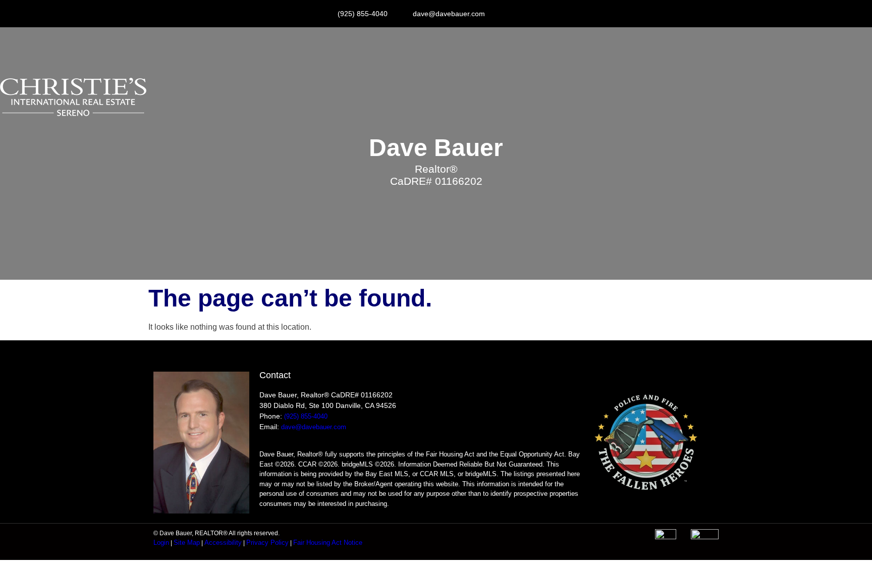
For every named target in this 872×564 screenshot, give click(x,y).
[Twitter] (545, 14)
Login (161, 542)
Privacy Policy (267, 542)
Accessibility (223, 542)
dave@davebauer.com (313, 427)
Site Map (187, 542)
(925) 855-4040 (306, 416)
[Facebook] (523, 14)
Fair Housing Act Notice (327, 542)
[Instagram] (501, 14)
